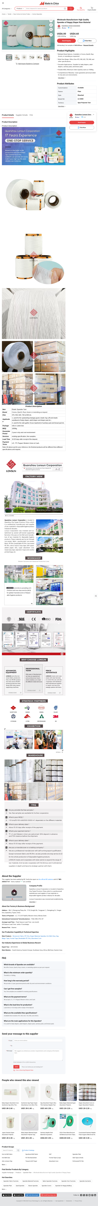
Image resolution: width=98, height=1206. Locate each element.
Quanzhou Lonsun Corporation (71, 26)
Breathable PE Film (25, 938)
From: (10, 1040)
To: (11, 1046)
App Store (7, 1195)
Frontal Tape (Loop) (55, 1158)
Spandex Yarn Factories (68, 1181)
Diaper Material (35, 936)
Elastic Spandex (33, 1186)
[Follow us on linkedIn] (95, 1195)
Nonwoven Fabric (18, 936)
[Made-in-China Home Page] (49, 3)
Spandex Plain (7, 1186)
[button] (3, 3)
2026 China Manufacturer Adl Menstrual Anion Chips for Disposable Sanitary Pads (68, 1134)
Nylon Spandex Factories (50, 1181)
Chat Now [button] (88, 41)
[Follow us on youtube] (90, 1195)
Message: (9, 1051)
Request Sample (88, 45)
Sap (57, 936)
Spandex (43, 936)
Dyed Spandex (20, 1186)
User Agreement (59, 1201)
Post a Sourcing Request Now (23, 1070)
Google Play (18, 1195)
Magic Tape (5, 938)
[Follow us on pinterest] (92, 1195)
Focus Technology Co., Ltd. (36, 1201)
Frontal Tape (14, 938)
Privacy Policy (78, 1201)
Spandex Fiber (77, 1154)
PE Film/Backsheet (31, 1158)
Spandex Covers (46, 1186)
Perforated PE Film (78, 1161)
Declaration (69, 1201)
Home (3, 14)
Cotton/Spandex (37, 14)
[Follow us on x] (84, 1195)
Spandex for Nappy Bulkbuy (63, 1186)
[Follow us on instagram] (87, 1195)
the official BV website (46, 879)
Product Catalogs (29, 1150)
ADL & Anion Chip (7, 1161)
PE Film (26, 936)
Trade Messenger (32, 1195)
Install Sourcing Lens (49, 1195)
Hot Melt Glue (51, 936)
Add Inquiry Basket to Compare (28, 64)
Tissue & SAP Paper (31, 1161)
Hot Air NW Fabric (7, 1154)
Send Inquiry (66, 41)
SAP (50, 1154)
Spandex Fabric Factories (10, 1181)
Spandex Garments (85, 1181)
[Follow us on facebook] (81, 1195)
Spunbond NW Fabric (31, 1154)
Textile (9, 14)
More (3, 1189)
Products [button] (19, 8)
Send (16, 1067)
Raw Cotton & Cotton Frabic (21, 14)
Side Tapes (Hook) (78, 1158)
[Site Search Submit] (70, 9)
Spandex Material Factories (30, 1181)
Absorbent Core (36, 938)
